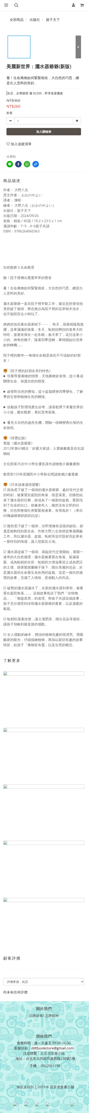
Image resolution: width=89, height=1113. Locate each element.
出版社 (35, 19)
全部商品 (17, 19)
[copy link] (35, 164)
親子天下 (53, 19)
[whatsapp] (27, 164)
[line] (9, 164)
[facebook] (18, 164)
